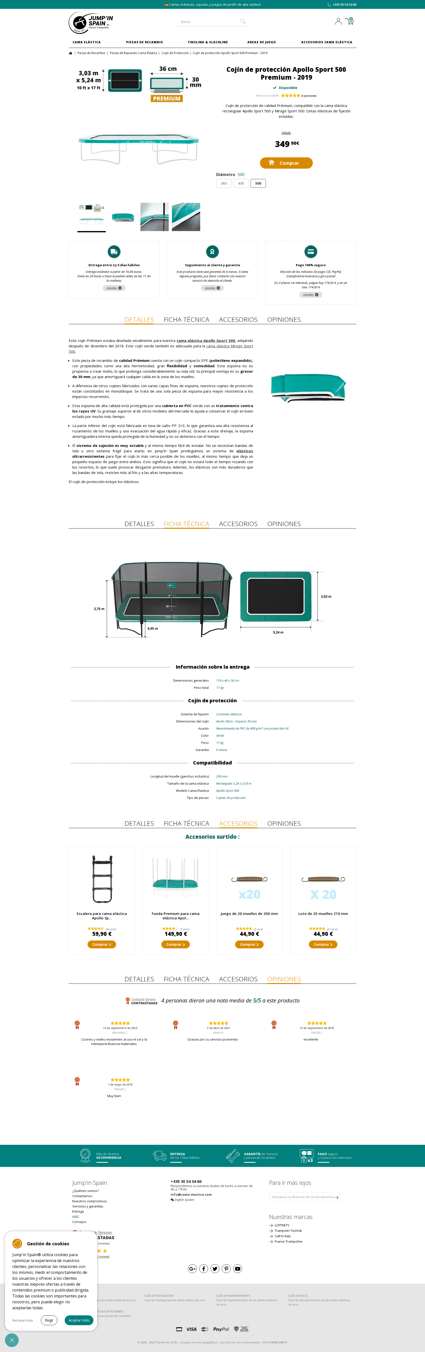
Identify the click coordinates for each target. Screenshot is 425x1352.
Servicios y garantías (87, 1206)
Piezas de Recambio (144, 42)
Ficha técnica (186, 319)
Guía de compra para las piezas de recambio (101, 1316)
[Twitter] (215, 1268)
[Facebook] (203, 1268)
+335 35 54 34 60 (344, 4)
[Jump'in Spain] (102, 23)
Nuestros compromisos (89, 1201)
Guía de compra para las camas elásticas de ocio (104, 1300)
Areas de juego (261, 42)
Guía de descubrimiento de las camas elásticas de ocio (319, 1302)
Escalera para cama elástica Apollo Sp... (102, 915)
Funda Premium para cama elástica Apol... (175, 915)
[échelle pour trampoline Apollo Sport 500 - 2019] (102, 879)
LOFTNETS (281, 1225)
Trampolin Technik (288, 1230)
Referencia (263, 95)
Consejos (79, 1222)
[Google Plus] (192, 1268)
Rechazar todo (23, 1320)
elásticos (244, 450)
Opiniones (284, 319)
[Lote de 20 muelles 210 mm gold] (323, 879)
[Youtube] (237, 1268)
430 (241, 183)
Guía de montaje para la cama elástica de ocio (174, 1300)
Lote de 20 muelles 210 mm (323, 913)
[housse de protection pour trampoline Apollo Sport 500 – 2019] (175, 879)
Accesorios (238, 319)
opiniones (309, 95)
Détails (286, 133)
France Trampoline (288, 1241)
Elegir (49, 1320)
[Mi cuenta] (339, 21)
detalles (111, 288)
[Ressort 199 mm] (249, 879)
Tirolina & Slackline (208, 42)
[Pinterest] (226, 1268)
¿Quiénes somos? (85, 1191)
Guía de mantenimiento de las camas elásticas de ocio (246, 1302)
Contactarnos (82, 1196)
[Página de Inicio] (71, 53)
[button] (12, 1340)
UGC (75, 1216)
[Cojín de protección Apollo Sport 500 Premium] (139, 128)
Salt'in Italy (282, 1236)
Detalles (139, 319)
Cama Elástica (87, 42)
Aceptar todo (79, 1320)
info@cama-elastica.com (191, 1194)
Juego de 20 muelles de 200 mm (249, 913)
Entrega (78, 1211)
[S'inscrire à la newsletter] (336, 1197)
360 (224, 183)
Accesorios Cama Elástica (326, 42)
